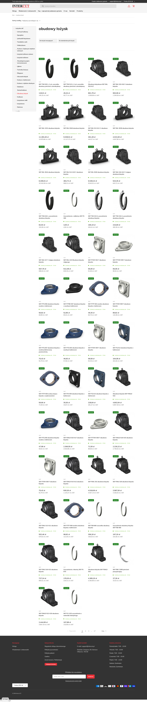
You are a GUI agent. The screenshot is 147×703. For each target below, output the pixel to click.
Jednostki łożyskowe (23, 38)
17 (95, 631)
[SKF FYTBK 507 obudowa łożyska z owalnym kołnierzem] (74, 288)
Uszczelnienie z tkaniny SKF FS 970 (73, 570)
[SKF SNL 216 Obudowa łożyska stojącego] (74, 244)
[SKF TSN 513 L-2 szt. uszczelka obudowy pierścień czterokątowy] (74, 69)
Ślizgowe (20, 73)
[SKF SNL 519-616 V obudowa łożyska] (124, 69)
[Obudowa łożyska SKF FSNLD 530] (99, 554)
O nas (65, 11)
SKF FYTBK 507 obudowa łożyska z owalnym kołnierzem (74, 305)
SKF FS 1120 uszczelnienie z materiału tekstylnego (72, 614)
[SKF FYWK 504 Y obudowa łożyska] (99, 244)
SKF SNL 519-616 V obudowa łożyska (122, 85)
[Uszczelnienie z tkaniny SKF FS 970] (74, 554)
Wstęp (14, 11)
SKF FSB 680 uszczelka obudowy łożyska (98, 526)
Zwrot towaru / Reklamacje (53, 660)
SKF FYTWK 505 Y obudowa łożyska (122, 261)
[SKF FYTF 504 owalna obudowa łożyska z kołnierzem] (99, 288)
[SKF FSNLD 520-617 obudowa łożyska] (74, 422)
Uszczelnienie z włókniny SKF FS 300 (73, 217)
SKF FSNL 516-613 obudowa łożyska (48, 570)
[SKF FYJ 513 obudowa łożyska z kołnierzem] (99, 378)
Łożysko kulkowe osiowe (25, 54)
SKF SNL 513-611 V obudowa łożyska (98, 129)
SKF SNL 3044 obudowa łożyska (49, 172)
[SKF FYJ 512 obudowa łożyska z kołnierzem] (124, 332)
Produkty (80, 11)
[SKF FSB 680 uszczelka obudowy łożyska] (99, 510)
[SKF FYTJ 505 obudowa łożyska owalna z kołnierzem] (50, 422)
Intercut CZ (18, 693)
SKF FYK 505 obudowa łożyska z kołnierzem (73, 395)
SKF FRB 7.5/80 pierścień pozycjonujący (121, 570)
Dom (13, 15)
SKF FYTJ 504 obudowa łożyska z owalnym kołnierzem (74, 349)
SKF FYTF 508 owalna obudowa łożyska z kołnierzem (73, 526)
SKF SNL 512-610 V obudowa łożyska (73, 173)
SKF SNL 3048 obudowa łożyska (73, 128)
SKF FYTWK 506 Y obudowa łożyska (97, 439)
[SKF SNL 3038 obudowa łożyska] (124, 113)
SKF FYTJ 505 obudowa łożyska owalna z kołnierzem (49, 439)
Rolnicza (20, 107)
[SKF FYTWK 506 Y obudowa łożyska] (99, 422)
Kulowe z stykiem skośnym (25, 83)
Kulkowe (20, 97)
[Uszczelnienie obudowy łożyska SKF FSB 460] (124, 510)
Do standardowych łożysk (66, 40)
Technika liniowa (22, 70)
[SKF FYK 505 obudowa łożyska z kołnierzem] (74, 378)
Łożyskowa (20, 103)
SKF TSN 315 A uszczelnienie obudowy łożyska (97, 217)
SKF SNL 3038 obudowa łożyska (123, 128)
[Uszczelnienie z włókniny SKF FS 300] (74, 201)
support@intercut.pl (115, 1)
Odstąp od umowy (51, 664)
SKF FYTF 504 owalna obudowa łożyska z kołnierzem (98, 305)
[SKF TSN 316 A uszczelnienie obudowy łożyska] (124, 201)
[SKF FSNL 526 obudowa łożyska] (124, 466)
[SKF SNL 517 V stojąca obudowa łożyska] (50, 244)
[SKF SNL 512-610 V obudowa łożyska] (74, 157)
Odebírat (90, 676)
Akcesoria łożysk (22, 76)
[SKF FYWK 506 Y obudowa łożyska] (50, 466)
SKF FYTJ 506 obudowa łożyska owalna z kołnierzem (49, 305)
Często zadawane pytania (99, 1)
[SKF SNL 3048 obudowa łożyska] (74, 113)
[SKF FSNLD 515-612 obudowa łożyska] (74, 466)
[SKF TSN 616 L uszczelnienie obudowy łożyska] (50, 201)
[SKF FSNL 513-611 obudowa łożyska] (50, 510)
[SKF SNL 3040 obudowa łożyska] (99, 157)
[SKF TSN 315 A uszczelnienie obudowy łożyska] (99, 201)
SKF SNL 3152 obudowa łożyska (49, 128)
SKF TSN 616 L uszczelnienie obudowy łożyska (48, 217)
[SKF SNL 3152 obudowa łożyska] (50, 113)
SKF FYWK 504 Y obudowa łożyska (97, 261)
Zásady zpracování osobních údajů (73, 681)
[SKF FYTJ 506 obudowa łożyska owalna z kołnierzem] (50, 288)
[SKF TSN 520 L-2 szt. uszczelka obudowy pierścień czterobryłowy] (50, 69)
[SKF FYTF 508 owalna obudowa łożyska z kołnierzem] (74, 510)
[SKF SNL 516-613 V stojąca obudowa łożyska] (124, 157)
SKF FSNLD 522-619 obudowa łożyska (49, 614)
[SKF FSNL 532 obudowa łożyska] (99, 466)
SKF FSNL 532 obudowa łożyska (98, 481)
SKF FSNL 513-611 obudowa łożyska (48, 526)
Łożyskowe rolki (22, 100)
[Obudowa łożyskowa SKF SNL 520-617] (99, 69)
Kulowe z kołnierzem (23, 80)
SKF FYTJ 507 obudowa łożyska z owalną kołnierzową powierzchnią (49, 350)
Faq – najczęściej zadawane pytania (50, 11)
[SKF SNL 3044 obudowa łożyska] (50, 157)
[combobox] (78, 6)
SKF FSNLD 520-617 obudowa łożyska (73, 439)
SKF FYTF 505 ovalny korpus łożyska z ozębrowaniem (48, 395)
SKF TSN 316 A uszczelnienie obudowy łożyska (122, 217)
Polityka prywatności (51, 649)
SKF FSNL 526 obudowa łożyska (123, 481)
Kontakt (72, 11)
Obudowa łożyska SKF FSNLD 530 (97, 570)
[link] (71, 631)
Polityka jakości (49, 653)
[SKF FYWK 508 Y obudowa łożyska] (124, 288)
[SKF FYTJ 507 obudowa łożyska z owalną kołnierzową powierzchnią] (50, 332)
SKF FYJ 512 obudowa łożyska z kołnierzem (123, 349)
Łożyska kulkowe (22, 57)
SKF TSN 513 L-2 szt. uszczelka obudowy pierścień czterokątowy (74, 85)
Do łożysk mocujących (46, 40)
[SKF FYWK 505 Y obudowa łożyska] (99, 332)
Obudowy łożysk (22, 93)
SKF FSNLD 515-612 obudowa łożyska (73, 482)
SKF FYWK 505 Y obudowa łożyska (97, 349)
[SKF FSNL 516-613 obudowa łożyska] (50, 554)
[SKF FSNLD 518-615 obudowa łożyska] (124, 422)
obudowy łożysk (20, 15)
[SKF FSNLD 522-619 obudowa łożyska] (50, 598)
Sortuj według (16, 20)
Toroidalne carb (22, 42)
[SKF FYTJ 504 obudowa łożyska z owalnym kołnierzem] (74, 332)
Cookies (47, 656)
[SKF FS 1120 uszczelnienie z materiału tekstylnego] (74, 598)
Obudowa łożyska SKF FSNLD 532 (122, 395)
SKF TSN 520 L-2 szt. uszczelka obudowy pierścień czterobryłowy (49, 85)
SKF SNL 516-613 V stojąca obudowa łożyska (122, 173)
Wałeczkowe (21, 45)
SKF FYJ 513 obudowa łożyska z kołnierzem (98, 395)
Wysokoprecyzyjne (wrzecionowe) (23, 62)
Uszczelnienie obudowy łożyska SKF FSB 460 (123, 526)
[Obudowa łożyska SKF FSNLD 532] (124, 378)
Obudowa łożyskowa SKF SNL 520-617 (98, 85)
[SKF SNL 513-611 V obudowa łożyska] (99, 113)
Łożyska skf (19, 28)
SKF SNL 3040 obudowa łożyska (98, 172)
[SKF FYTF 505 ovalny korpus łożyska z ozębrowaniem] (50, 378)
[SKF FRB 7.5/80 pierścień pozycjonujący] (124, 554)
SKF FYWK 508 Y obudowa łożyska (121, 305)
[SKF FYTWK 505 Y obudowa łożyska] (124, 244)
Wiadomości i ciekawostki (27, 11)
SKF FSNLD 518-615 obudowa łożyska (123, 439)
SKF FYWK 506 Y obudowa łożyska (47, 482)
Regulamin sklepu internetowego (55, 646)
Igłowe (19, 66)
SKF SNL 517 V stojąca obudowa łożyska (49, 261)
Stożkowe (20, 87)
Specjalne (20, 35)
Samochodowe (22, 90)
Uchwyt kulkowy (22, 32)
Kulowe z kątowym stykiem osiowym (26, 50)
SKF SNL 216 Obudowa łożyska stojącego (73, 261)
